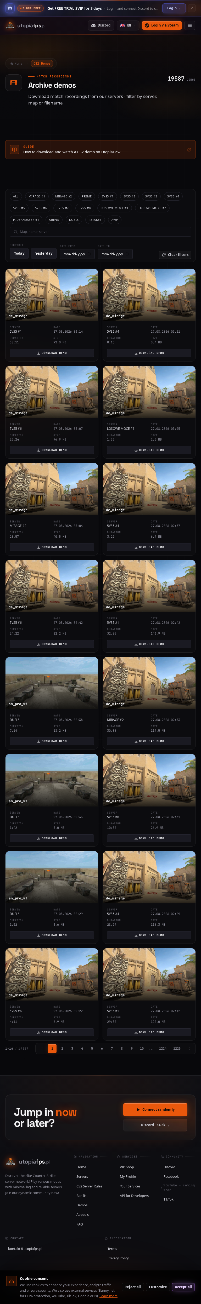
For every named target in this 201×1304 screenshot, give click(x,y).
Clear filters (178, 254)
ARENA (54, 220)
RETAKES (95, 220)
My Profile (128, 1176)
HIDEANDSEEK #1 (26, 220)
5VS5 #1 (108, 196)
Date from (67, 246)
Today (19, 253)
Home (81, 1167)
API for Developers (134, 1195)
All (16, 196)
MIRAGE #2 (63, 196)
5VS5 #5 (19, 208)
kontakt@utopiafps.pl (25, 1248)
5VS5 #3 (151, 196)
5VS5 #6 (41, 208)
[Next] (189, 1048)
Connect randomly (158, 1109)
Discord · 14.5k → (155, 1125)
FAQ (79, 1224)
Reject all (133, 1287)
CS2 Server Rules (89, 1186)
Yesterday (43, 253)
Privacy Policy (118, 1258)
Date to (104, 246)
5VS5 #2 (130, 196)
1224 (162, 1048)
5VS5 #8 (85, 208)
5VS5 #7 (63, 208)
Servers (82, 1176)
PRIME (87, 196)
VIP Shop (127, 1167)
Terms (112, 1248)
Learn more (108, 1295)
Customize (158, 1287)
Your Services (130, 1186)
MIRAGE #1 (37, 196)
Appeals (82, 1214)
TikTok (169, 1199)
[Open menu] (189, 25)
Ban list (82, 1195)
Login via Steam (165, 25)
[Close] (192, 8)
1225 (177, 1048)
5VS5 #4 (173, 196)
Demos (81, 1205)
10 (142, 1048)
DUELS (74, 220)
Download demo (54, 353)
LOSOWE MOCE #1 (115, 208)
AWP (114, 220)
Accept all (183, 1287)
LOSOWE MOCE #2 (152, 208)
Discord (104, 25)
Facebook (171, 1176)
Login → (174, 8)
